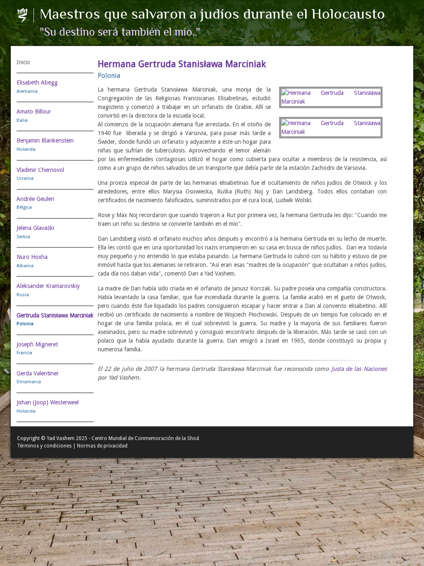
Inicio (23, 62)
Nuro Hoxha (32, 257)
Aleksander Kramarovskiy (48, 286)
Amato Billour (34, 111)
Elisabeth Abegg (37, 82)
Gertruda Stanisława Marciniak (55, 315)
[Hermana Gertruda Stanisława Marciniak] (331, 97)
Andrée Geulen (35, 199)
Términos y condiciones (44, 446)
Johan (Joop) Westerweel (48, 402)
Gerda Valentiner (38, 373)
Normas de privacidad (102, 446)
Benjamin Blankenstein (45, 140)
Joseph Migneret (37, 344)
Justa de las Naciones (359, 368)
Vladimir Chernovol (40, 170)
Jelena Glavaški (35, 228)
